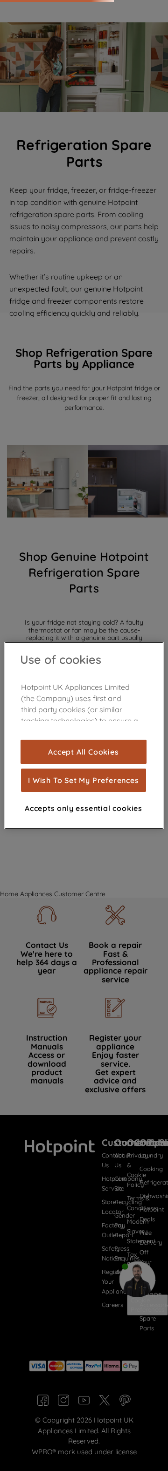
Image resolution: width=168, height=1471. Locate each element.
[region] (84, 735)
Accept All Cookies (83, 751)
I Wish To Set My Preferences (83, 780)
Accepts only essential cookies (83, 808)
